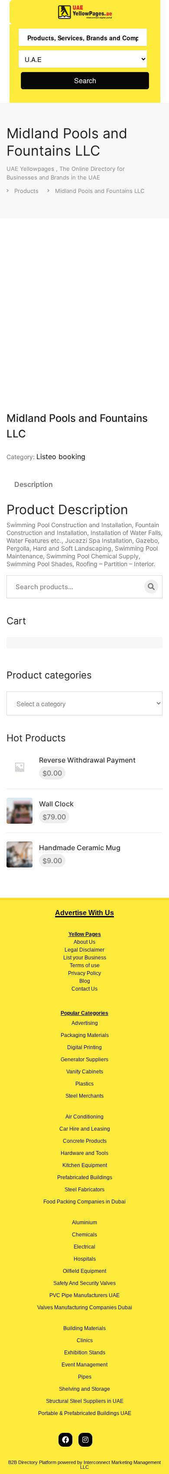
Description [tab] (33, 484)
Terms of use (85, 965)
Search (85, 80)
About (81, 942)
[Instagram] (85, 1440)
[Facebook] (65, 1440)
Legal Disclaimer (84, 950)
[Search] (151, 587)
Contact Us (85, 989)
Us (91, 942)
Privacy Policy (84, 973)
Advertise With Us (84, 912)
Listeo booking (60, 456)
